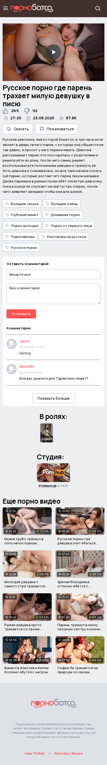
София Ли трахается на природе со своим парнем (77, 671)
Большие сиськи (25, 203)
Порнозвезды (23, 236)
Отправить (21, 313)
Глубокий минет (24, 214)
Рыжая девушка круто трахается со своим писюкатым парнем (23, 628)
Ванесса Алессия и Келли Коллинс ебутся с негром (26, 669)
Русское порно (24, 247)
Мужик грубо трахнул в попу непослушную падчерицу (24, 542)
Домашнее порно (65, 214)
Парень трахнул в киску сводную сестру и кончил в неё (79, 628)
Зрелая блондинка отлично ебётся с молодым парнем (73, 585)
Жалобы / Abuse (68, 753)
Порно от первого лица (71, 225)
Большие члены (64, 203)
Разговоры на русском (66, 236)
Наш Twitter (35, 753)
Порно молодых (24, 225)
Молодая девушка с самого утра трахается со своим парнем (24, 585)
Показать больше (54, 398)
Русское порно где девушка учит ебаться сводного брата (76, 542)
